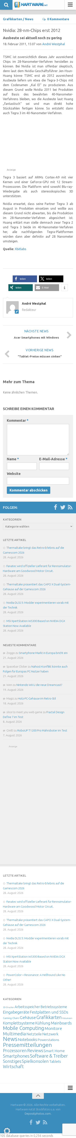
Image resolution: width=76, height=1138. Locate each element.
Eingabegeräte (16, 1012)
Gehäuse (28, 1017)
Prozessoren (15, 1050)
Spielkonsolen (35, 1061)
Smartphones (16, 1055)
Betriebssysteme (54, 1007)
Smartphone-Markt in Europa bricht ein (43, 653)
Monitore (53, 1028)
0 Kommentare (58, 19)
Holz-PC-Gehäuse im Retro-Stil (37, 698)
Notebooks (27, 1039)
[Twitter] (63, 507)
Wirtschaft (13, 1066)
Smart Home (54, 1051)
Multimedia (14, 1033)
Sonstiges (12, 1061)
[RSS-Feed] (70, 507)
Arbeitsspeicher (27, 1007)
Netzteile (34, 1034)
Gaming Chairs (11, 1018)
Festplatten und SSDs (49, 1012)
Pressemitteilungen (27, 1045)
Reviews (35, 1050)
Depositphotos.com (38, 1113)
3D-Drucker (8, 1007)
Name (13, 459)
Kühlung (42, 1023)
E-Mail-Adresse (53, 459)
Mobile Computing (23, 1028)
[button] (25, 278)
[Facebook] (55, 507)
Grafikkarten (12, 19)
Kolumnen (67, 1018)
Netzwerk (50, 1034)
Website (14, 473)
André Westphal (53, 44)
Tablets (55, 1061)
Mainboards (61, 1023)
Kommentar (17, 420)
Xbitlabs (20, 249)
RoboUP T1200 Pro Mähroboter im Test (42, 730)
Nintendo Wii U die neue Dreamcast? (39, 684)
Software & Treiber (49, 1055)
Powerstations (48, 1040)
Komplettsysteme (19, 1023)
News (29, 19)
